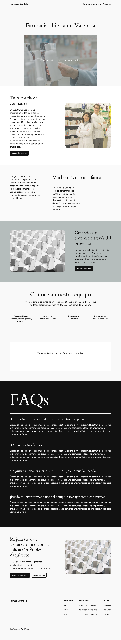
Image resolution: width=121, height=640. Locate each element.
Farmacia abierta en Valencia (97, 4)
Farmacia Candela (19, 4)
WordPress (25, 629)
